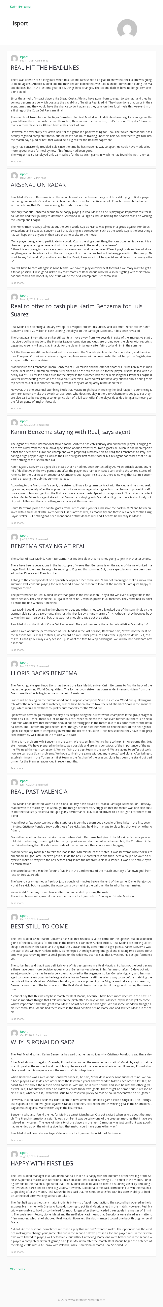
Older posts (17, 1269)
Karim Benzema (20, 6)
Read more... (18, 161)
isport (24, 57)
